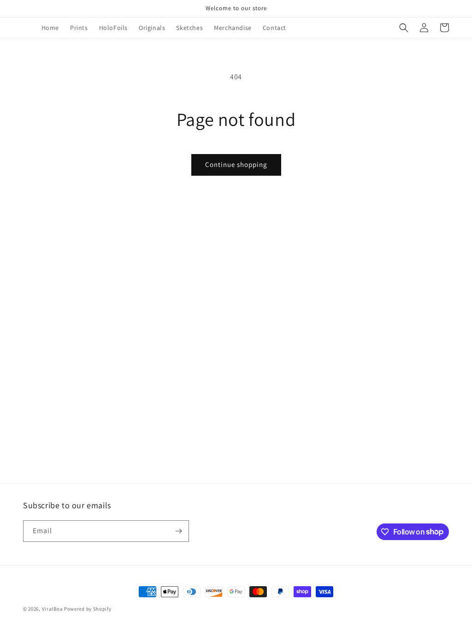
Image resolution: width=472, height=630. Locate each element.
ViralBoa (52, 609)
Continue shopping (236, 164)
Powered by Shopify (88, 609)
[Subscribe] (178, 531)
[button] (404, 28)
